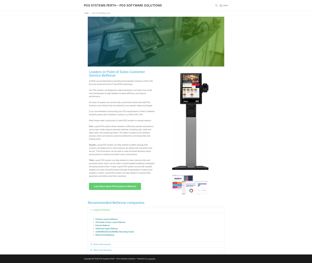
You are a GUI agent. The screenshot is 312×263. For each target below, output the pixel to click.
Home (86, 13)
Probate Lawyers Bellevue (106, 219)
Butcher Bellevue (102, 225)
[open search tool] (216, 5)
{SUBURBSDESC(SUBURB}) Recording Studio (114, 232)
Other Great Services (102, 250)
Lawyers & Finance (101, 210)
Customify (151, 259)
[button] (156, 210)
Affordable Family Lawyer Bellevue (110, 222)
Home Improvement (102, 244)
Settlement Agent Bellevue (106, 228)
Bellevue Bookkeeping (104, 235)
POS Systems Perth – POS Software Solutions (123, 5)
